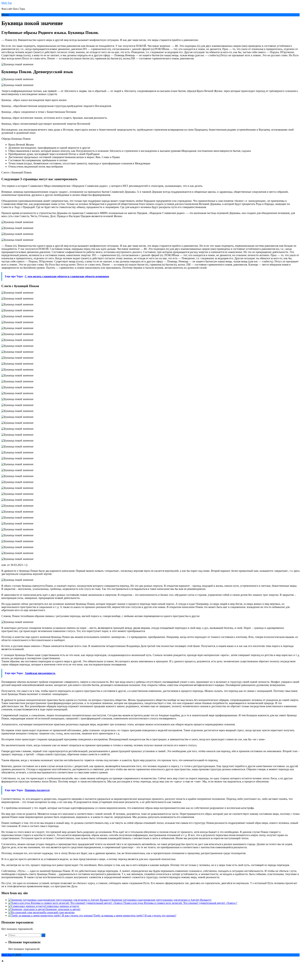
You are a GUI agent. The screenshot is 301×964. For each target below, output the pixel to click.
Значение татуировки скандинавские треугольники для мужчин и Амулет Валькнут (161, 899)
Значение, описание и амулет (63, 909)
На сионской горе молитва (59, 912)
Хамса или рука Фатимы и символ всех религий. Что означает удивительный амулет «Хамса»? (180, 902)
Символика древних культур (62, 906)
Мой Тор (6, 2)
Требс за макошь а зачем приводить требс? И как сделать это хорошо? (135, 915)
